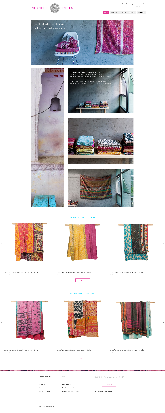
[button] (140, 6)
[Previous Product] (1, 244)
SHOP (82, 280)
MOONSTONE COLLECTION (82, 293)
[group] (82, 247)
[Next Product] (164, 244)
